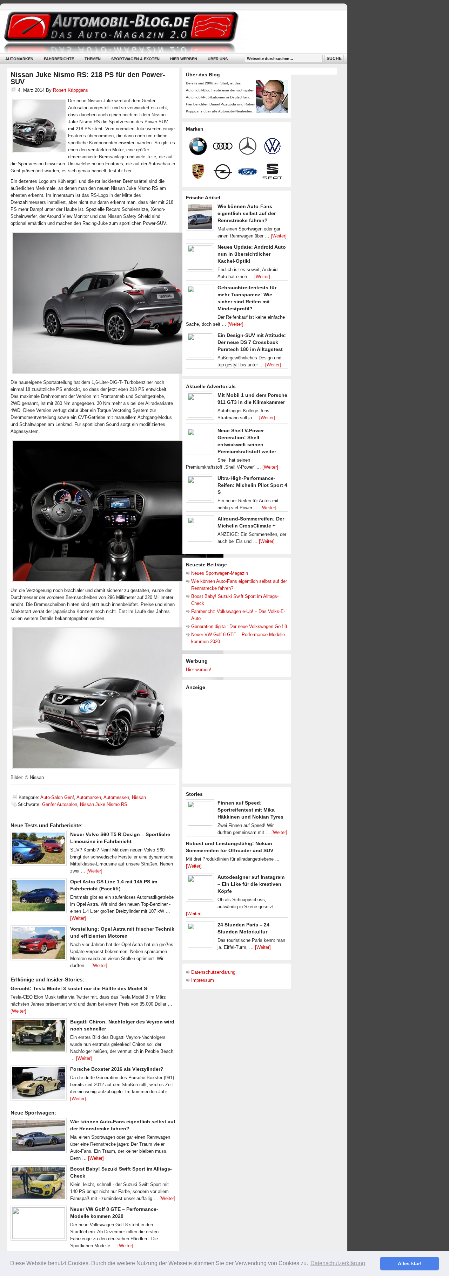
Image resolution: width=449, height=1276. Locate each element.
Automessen (116, 797)
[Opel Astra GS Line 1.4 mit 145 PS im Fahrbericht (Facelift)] (39, 897)
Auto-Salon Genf (57, 797)
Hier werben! (198, 669)
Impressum (202, 980)
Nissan (139, 797)
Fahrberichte (59, 59)
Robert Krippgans (70, 90)
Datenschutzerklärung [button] (337, 1263)
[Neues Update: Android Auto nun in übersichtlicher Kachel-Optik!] (200, 259)
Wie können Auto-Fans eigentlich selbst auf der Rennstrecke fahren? (246, 213)
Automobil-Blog (168, 32)
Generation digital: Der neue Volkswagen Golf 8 (239, 626)
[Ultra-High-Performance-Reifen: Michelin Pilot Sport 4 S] (200, 490)
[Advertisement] (238, 736)
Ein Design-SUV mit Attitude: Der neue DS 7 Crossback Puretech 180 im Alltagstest (251, 342)
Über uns (218, 59)
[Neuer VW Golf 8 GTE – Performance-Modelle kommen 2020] (39, 1225)
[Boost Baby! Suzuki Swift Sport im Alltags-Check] (39, 1184)
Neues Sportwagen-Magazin (219, 573)
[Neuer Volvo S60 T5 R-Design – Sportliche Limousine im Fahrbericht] (39, 850)
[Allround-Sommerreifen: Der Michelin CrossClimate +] (200, 531)
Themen (93, 59)
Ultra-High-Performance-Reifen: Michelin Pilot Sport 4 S (252, 485)
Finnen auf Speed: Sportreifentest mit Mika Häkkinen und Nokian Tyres (250, 810)
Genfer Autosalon (59, 804)
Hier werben (183, 59)
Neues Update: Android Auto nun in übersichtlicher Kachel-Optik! (251, 254)
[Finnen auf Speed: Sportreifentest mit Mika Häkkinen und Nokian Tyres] (200, 815)
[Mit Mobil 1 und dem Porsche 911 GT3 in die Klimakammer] (200, 407)
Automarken (19, 59)
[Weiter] (94, 871)
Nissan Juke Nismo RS (103, 804)
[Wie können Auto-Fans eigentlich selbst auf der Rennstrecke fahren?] (39, 1137)
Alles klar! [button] (410, 1263)
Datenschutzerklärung (213, 972)
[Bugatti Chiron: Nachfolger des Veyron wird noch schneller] (39, 1037)
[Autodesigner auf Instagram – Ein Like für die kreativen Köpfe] (200, 889)
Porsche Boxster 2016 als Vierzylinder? (116, 1069)
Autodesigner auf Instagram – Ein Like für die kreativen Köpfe (250, 884)
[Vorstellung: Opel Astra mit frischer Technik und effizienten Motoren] (39, 944)
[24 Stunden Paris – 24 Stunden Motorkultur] (200, 937)
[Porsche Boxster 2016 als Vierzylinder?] (39, 1084)
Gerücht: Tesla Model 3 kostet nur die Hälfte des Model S (79, 988)
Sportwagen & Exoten (135, 59)
